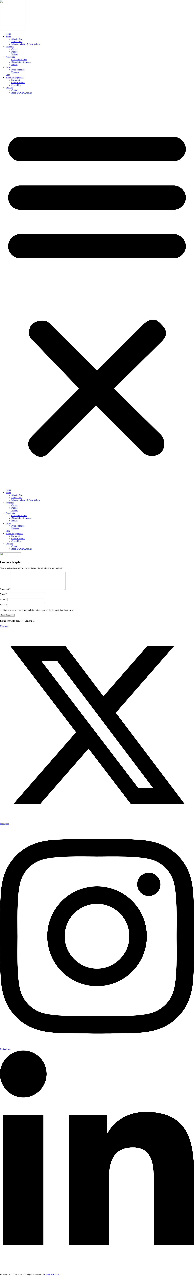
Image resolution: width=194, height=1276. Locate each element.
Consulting (16, 85)
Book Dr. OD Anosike (21, 93)
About (8, 36)
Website (3, 604)
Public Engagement (14, 77)
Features (15, 72)
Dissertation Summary (21, 62)
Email (3, 599)
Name (3, 594)
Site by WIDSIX (51, 1274)
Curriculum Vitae (19, 59)
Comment (5, 589)
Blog (8, 75)
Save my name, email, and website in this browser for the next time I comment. (38, 610)
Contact (9, 87)
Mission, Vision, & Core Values (25, 44)
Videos (14, 54)
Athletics (10, 46)
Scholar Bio (16, 41)
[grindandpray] (10, 556)
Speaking (15, 80)
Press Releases (17, 69)
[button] (97, 291)
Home (8, 34)
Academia (10, 57)
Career (14, 49)
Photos (14, 52)
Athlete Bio (16, 39)
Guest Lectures (18, 82)
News (8, 67)
